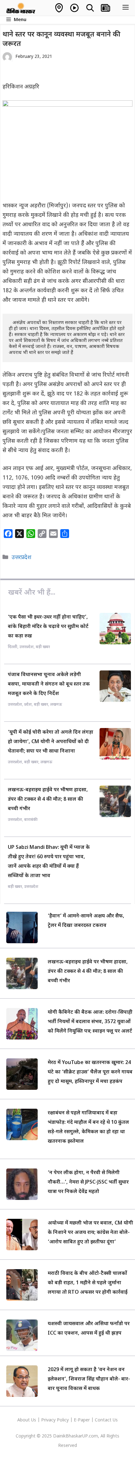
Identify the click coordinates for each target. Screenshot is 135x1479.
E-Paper (82, 1420)
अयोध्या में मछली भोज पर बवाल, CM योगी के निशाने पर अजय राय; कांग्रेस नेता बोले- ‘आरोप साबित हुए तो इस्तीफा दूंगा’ (90, 1233)
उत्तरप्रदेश (21, 557)
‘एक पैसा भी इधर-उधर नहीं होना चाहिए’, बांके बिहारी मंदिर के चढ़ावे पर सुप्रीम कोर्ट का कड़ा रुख (48, 627)
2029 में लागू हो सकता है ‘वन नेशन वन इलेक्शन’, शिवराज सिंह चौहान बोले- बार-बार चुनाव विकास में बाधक (89, 1379)
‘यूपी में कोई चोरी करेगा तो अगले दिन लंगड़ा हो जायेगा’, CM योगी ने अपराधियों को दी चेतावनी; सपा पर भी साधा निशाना (50, 742)
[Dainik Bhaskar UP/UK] (21, 8)
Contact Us (106, 1420)
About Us (27, 1420)
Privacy (49, 1420)
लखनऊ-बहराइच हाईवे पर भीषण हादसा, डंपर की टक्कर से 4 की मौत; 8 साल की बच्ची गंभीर (48, 799)
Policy (63, 1420)
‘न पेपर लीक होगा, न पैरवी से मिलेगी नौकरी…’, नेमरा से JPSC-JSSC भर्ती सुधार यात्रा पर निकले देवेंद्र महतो (88, 1182)
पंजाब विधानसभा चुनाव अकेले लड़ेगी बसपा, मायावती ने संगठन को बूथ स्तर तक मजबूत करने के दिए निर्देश (49, 684)
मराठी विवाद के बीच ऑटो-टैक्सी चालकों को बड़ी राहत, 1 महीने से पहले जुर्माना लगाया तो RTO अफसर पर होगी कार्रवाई (87, 1283)
